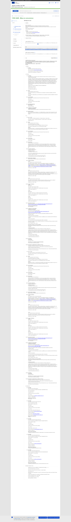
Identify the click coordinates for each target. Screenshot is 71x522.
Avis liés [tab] (13, 22)
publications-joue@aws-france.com (39, 395)
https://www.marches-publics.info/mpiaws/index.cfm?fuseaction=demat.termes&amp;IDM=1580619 (38, 212)
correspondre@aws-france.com (38, 429)
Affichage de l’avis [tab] (14, 20)
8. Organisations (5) (16, 45)
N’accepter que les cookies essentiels (53, 517)
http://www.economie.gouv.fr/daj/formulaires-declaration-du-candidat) (41, 165)
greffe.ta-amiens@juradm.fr (37, 443)
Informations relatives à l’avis (17, 47)
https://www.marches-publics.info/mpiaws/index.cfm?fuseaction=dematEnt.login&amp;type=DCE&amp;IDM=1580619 (40, 204)
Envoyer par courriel (17, 32)
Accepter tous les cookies (42, 517)
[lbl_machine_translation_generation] (34, 52)
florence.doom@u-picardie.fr (36, 32)
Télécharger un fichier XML (17, 27)
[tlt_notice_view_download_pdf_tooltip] (25, 49)
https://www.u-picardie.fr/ (36, 413)
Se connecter (52, 2)
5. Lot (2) (14, 43)
